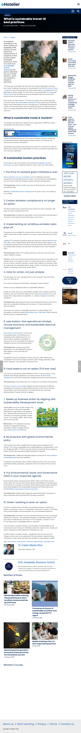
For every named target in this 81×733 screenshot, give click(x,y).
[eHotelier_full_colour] (10, 4)
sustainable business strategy (20, 191)
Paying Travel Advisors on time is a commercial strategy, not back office (72, 102)
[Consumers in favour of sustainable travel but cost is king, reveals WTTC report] (45, 594)
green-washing (38, 541)
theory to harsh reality (15, 333)
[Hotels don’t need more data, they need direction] (65, 60)
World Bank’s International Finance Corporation (22, 489)
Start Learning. (25, 724)
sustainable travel (48, 541)
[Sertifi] (65, 234)
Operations (70, 219)
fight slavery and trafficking (17, 430)
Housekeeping (71, 211)
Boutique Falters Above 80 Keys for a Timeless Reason (71, 45)
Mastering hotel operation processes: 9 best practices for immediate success (16, 652)
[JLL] (65, 244)
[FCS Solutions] (65, 207)
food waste (29, 541)
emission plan (21, 541)
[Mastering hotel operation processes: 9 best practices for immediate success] (17, 635)
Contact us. (67, 724)
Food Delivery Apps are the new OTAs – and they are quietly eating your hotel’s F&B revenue (72, 125)
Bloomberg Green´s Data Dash (35, 312)
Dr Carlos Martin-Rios (11, 25)
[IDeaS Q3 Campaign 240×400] (69, 168)
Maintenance (71, 217)
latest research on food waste (16, 386)
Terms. (53, 724)
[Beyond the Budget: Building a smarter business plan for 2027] (65, 77)
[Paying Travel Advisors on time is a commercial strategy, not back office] (65, 97)
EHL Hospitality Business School (36, 562)
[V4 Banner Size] (31, 136)
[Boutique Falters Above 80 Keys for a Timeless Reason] (65, 42)
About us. (8, 724)
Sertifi (70, 233)
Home (6, 37)
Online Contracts (72, 235)
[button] (78, 4)
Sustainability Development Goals (29, 102)
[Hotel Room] (69, 303)
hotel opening (42, 294)
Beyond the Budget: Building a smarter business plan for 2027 (72, 81)
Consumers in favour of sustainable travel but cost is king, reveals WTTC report (44, 612)
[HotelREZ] (65, 253)
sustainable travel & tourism (9, 68)
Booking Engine (72, 255)
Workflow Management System (71, 223)
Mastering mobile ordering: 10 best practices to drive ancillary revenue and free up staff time (16, 599)
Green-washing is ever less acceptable (17, 177)
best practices (11, 541)
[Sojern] (65, 270)
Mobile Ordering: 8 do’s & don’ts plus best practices (44, 642)
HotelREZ (71, 253)
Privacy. (42, 724)
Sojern (70, 269)
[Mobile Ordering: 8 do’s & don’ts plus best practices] (45, 631)
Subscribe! (70, 196)
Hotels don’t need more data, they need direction (72, 62)
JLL (69, 243)
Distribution (70, 261)
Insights (12, 37)
